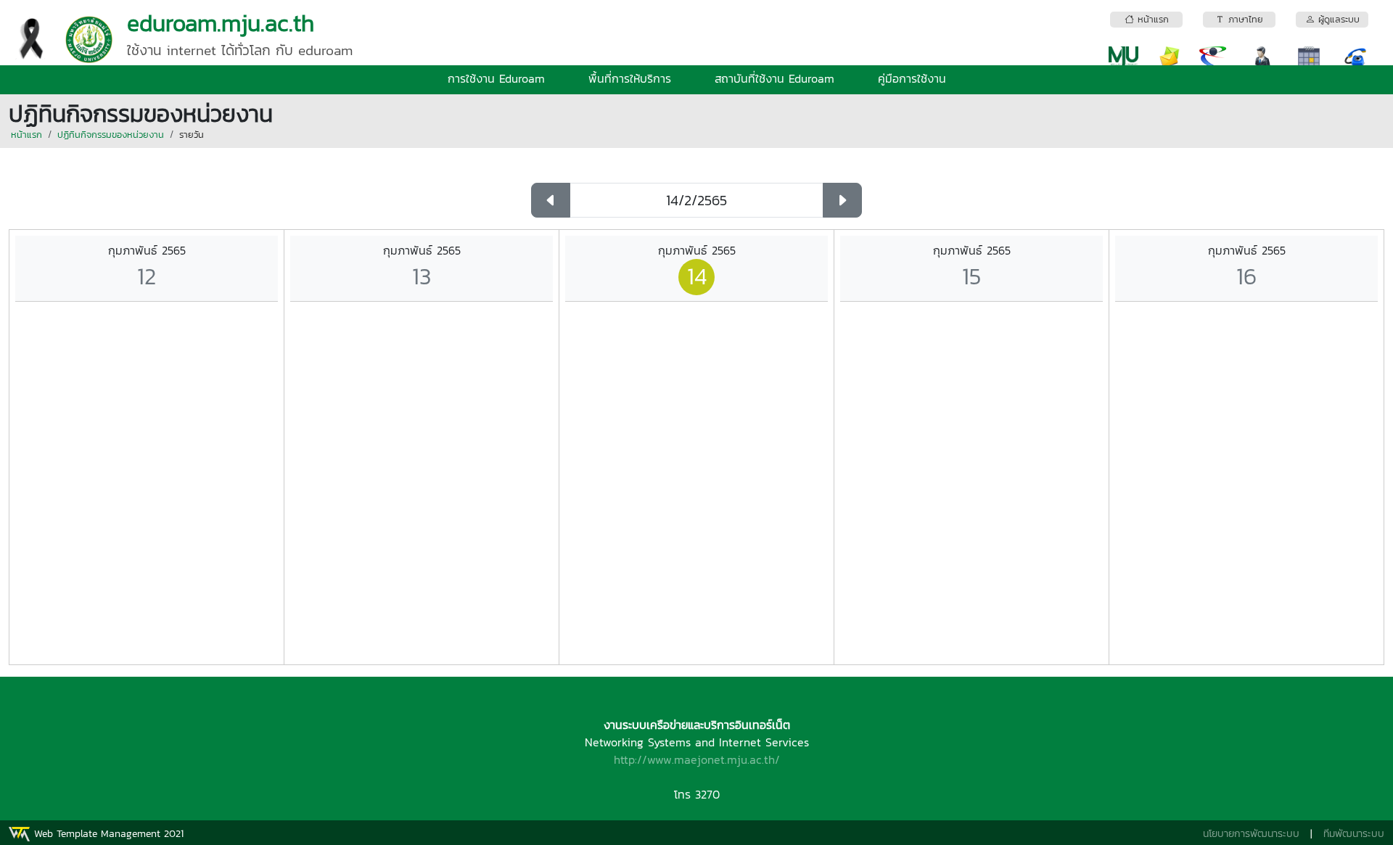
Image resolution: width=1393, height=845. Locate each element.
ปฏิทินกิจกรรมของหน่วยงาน (110, 134)
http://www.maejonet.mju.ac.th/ (697, 759)
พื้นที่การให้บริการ (629, 78)
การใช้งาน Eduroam (496, 78)
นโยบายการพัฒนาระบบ (1251, 833)
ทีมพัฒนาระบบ (1353, 833)
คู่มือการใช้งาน (912, 78)
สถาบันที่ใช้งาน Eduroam (774, 78)
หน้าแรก (26, 134)
